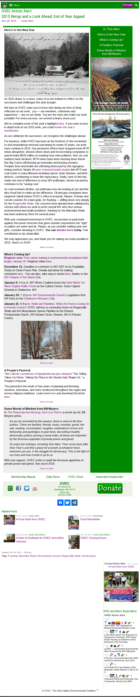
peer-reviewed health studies (53, 169)
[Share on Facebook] (60, 503)
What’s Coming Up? (111, 39)
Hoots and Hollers (37, 535)
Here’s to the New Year (111, 34)
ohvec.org (64, 492)
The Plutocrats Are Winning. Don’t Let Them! (34, 412)
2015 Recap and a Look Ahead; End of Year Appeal (43, 16)
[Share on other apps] (74, 503)
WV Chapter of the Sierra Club (22, 277)
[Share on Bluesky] (67, 503)
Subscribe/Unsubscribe (109, 476)
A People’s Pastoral (111, 45)
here (61, 123)
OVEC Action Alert (17, 11)
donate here (65, 230)
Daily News (53, 476)
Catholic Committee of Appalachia (30, 373)
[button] (17, 5)
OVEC (47, 690)
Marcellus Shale (27, 555)
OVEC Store (75, 476)
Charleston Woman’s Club (39, 298)
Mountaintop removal (49, 555)
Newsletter (98, 516)
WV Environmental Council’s (49, 295)
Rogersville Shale (23, 203)
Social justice (89, 555)
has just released (61, 373)
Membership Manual (23, 476)
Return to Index (46, 247)
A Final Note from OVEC (30, 519)
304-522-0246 (64, 495)
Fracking (13, 555)
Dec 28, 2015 (9, 21)
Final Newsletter (90, 519)
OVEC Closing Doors (93, 537)
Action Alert (27, 21)
